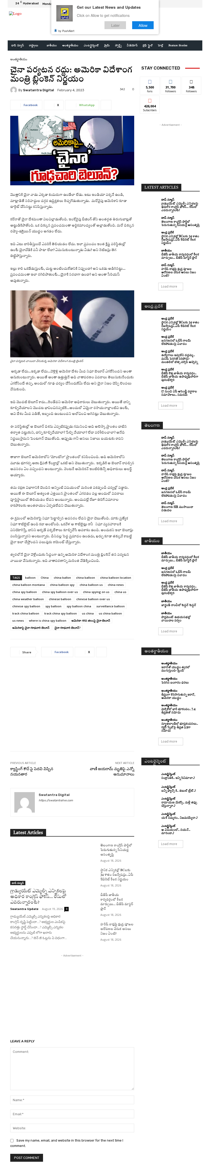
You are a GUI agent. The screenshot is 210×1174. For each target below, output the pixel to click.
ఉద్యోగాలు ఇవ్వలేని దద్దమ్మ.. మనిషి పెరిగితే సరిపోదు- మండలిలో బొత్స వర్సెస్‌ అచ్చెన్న (179, 358)
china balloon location (115, 577)
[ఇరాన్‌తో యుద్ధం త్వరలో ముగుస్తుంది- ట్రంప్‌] (150, 666)
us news (18, 620)
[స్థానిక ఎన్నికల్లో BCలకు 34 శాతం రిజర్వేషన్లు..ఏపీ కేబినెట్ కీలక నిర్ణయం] (86, 875)
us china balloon (110, 613)
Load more (169, 286)
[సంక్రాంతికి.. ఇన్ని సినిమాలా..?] (150, 776)
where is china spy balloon (47, 620)
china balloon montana (28, 585)
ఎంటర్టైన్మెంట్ (168, 773)
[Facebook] (177, 4)
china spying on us (96, 592)
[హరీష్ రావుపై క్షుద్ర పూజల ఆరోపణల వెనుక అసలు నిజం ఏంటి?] (86, 929)
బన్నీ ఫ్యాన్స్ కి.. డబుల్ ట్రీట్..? (178, 791)
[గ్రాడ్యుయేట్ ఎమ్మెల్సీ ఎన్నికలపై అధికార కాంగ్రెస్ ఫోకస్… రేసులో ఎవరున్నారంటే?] (39, 864)
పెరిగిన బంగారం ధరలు (175, 682)
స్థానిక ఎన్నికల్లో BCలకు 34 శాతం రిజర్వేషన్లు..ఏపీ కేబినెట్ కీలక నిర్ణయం (116, 875)
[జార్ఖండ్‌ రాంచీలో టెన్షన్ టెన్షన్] (150, 603)
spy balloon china (79, 606)
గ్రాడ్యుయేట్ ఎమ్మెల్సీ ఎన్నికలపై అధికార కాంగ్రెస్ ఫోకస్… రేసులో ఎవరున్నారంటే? (38, 897)
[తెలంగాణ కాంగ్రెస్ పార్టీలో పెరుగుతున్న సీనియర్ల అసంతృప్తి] (86, 850)
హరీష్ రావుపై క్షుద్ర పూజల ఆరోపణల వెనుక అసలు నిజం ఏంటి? (116, 929)
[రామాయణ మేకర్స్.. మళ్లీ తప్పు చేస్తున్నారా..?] (150, 801)
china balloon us (91, 585)
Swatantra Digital (38, 90)
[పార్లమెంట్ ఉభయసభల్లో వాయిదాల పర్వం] (150, 616)
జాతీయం (166, 250)
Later (115, 25)
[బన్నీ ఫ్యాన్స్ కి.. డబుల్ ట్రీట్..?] (150, 788)
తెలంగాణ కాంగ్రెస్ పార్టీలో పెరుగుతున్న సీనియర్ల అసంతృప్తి (116, 850)
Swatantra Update (24, 909)
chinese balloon (60, 599)
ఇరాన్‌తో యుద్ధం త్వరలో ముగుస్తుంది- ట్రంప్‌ (175, 669)
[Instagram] (183, 4)
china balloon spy (62, 585)
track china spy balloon (60, 613)
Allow (143, 25)
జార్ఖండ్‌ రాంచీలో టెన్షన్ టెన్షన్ (178, 605)
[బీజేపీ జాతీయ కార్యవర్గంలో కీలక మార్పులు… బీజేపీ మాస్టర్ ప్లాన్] (86, 900)
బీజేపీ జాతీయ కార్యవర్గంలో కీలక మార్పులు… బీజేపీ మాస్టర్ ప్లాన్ (180, 559)
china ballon (62, 577)
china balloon (85, 577)
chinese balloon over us (93, 599)
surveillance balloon (110, 606)
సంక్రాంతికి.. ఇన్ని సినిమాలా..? (178, 778)
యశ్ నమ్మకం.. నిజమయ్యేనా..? (179, 818)
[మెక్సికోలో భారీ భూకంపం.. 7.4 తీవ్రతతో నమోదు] (150, 708)
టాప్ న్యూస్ (18, 883)
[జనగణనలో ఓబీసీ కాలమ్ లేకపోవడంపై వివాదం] (150, 339)
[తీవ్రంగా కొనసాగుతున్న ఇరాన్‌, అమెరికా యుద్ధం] (150, 693)
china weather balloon (28, 599)
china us (120, 592)
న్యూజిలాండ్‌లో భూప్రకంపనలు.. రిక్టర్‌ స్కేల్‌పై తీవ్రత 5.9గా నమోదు (179, 727)
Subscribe (150, 99)
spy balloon (53, 606)
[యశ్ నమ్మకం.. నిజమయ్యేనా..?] (150, 816)
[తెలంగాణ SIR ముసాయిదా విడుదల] (150, 505)
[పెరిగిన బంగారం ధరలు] (150, 680)
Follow (171, 81)
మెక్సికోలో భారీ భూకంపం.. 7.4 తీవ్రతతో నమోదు (178, 711)
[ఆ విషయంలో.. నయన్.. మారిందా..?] (150, 828)
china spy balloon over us (60, 592)
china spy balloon (24, 592)
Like (150, 81)
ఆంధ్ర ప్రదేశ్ (167, 232)
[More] (106, 105)
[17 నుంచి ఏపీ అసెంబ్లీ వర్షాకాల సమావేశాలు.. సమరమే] (150, 390)
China (45, 577)
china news (116, 585)
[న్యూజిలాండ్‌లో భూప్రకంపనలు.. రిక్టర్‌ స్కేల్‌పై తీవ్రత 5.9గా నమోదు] (150, 722)
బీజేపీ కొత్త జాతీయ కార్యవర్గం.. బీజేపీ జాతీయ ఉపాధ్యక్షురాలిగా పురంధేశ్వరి (179, 377)
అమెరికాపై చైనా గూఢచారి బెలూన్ (30, 628)
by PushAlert (66, 31)
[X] (189, 4)
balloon (30, 577)
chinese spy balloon (26, 606)
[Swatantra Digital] (14, 90)
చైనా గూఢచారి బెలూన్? (68, 628)
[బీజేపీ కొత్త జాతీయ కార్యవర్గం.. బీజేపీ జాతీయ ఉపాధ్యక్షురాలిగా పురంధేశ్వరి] (150, 372)
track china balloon (25, 613)
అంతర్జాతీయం (18, 59)
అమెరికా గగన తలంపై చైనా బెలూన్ (90, 620)
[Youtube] (196, 4)
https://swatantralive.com (56, 800)
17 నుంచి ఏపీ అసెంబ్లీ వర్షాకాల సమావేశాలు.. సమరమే (179, 393)
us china (88, 613)
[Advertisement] (72, 708)
